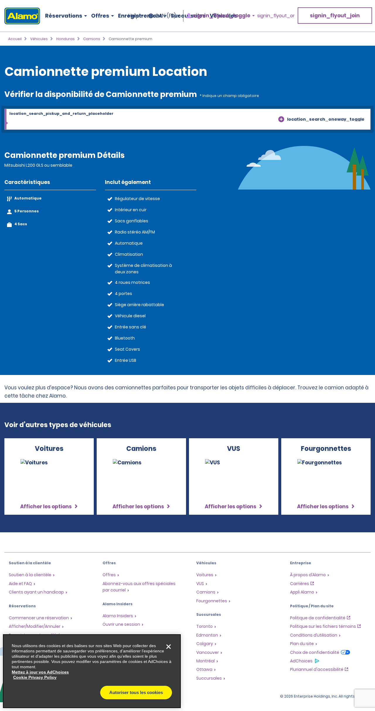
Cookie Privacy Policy (35, 677)
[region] (92, 671)
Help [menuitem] (133, 15)
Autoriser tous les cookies (136, 692)
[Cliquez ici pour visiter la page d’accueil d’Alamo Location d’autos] (20, 16)
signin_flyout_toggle (221, 15)
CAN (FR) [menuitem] (165, 15)
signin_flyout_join (335, 15)
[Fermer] (168, 646)
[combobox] (187, 119)
